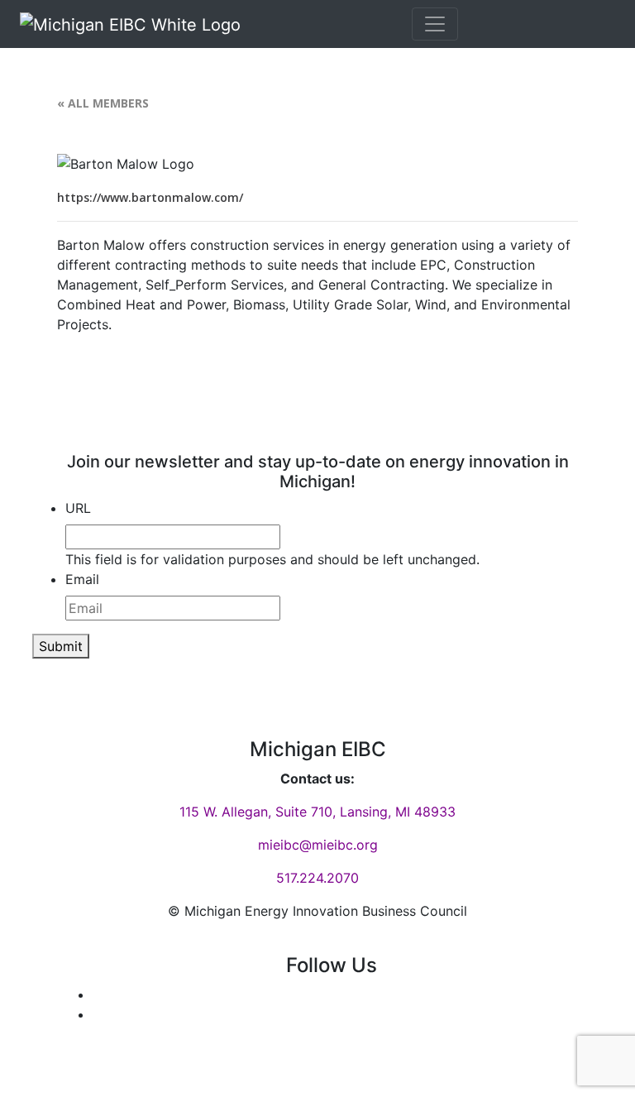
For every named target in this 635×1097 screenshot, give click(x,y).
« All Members (103, 103)
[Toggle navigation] (435, 24)
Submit (61, 646)
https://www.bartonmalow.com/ (150, 197)
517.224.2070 (317, 877)
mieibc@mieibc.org (318, 844)
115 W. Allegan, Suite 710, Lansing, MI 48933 (317, 811)
